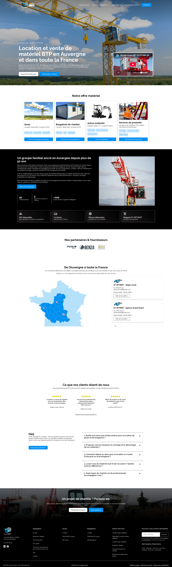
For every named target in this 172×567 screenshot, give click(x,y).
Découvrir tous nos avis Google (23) (86, 414)
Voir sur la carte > (121, 296)
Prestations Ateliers (117, 545)
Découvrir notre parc (28, 74)
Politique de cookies (146, 565)
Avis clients (36, 543)
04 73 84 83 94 (7, 542)
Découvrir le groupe (26, 187)
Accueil (35, 533)
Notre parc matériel (38, 536)
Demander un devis (49, 74)
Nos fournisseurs (38, 540)
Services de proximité (131, 5)
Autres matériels (117, 5)
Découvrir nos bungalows (70, 139)
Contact (147, 5)
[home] (28, 5)
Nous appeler (96, 510)
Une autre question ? (38, 448)
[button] (95, 5)
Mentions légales (135, 565)
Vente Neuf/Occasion (68, 536)
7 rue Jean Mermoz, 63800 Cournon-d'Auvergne (11, 538)
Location (64, 533)
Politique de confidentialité (161, 565)
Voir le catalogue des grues (39, 139)
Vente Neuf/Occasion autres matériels (120, 537)
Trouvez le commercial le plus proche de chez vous (40, 548)
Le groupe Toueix (84, 5)
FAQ (34, 552)
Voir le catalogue (101, 139)
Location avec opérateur (119, 542)
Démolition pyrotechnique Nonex (119, 555)
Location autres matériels (119, 533)
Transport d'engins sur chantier (118, 549)
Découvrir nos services (133, 139)
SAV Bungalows (91, 540)
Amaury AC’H (84, 565)
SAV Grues (65, 540)
